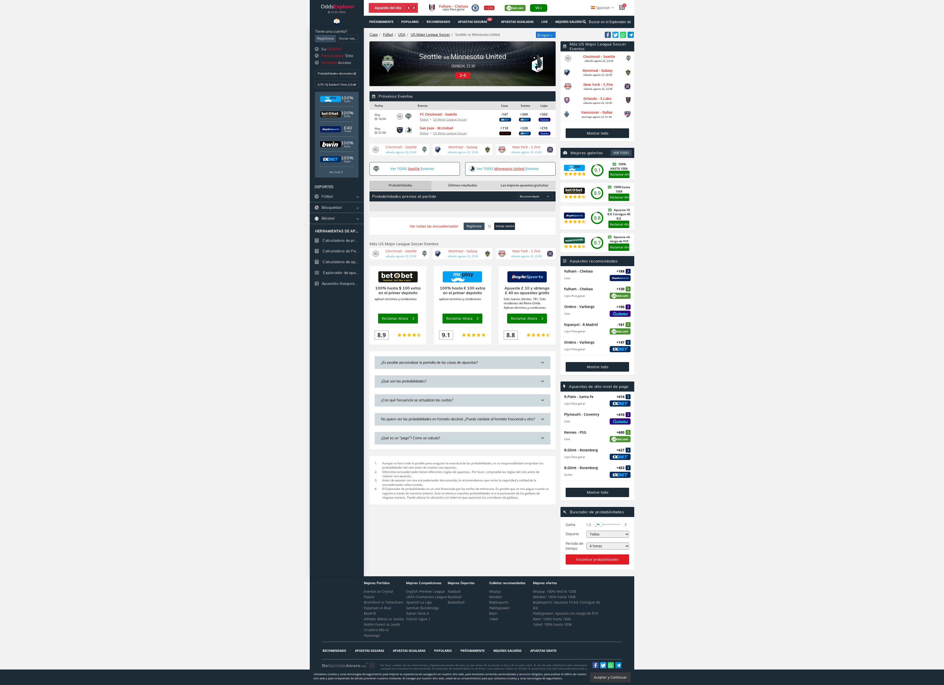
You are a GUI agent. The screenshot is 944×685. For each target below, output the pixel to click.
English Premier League (425, 591)
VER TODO (621, 153)
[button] (408, 7)
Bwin (493, 613)
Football (454, 591)
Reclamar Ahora (620, 174)
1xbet (493, 619)
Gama (570, 524)
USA (401, 34)
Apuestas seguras (474, 21)
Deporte (572, 534)
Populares (410, 22)
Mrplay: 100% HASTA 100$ (554, 591)
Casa (373, 34)
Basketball (456, 602)
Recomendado (439, 22)
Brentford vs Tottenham (383, 602)
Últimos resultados (462, 185)
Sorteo (568, 474)
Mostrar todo (597, 133)
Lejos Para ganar (574, 296)
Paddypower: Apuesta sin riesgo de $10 (565, 613)
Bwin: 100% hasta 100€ (552, 619)
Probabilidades (400, 185)
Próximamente (381, 22)
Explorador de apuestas (343, 272)
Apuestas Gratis (543, 651)
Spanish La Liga (419, 602)
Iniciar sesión (349, 38)
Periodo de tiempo (574, 546)
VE (537, 8)
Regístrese (325, 38)
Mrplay (495, 591)
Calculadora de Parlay (342, 251)
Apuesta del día (388, 8)
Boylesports (498, 602)
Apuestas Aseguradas (341, 283)
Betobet (495, 596)
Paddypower (499, 608)
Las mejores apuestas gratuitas (524, 185)
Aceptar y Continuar (610, 677)
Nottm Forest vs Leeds (382, 624)
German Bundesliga (422, 608)
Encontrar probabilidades (597, 559)
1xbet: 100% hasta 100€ (552, 624)
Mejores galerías (569, 22)
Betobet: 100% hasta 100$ (554, 596)
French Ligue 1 (418, 619)
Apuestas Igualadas (517, 22)
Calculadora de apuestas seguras (343, 261)
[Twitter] (615, 35)
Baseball (455, 596)
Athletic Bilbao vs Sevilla (384, 619)
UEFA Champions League (426, 596)
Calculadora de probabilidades (343, 240)
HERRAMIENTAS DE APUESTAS (336, 231)
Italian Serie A (417, 613)
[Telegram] (631, 35)
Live (544, 22)
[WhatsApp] (623, 35)
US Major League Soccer (430, 34)
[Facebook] (608, 35)
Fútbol (388, 34)
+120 (489, 8)
